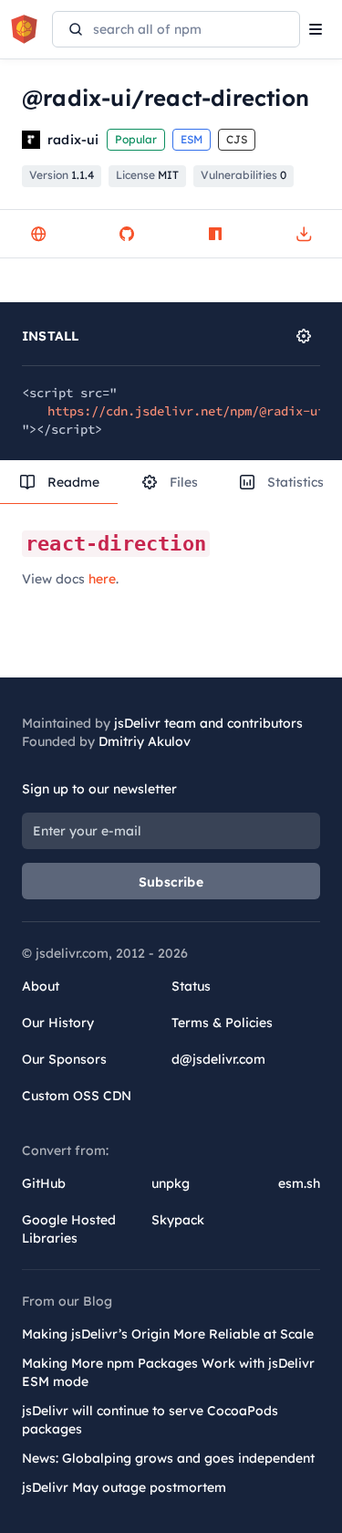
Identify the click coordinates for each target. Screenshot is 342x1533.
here (102, 579)
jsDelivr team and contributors (208, 723)
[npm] (215, 233)
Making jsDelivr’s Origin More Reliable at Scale (168, 1334)
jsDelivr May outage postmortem (124, 1487)
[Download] (303, 233)
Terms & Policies (222, 1022)
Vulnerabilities (243, 175)
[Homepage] (38, 233)
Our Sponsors (64, 1059)
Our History (58, 1022)
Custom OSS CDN (76, 1095)
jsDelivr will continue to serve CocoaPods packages (150, 1419)
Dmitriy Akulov (144, 741)
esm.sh (299, 1183)
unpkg (170, 1183)
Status (191, 986)
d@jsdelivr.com (218, 1059)
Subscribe (171, 882)
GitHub (44, 1183)
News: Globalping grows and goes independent (168, 1458)
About (40, 986)
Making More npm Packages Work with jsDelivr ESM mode (168, 1372)
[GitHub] (126, 233)
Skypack (177, 1220)
